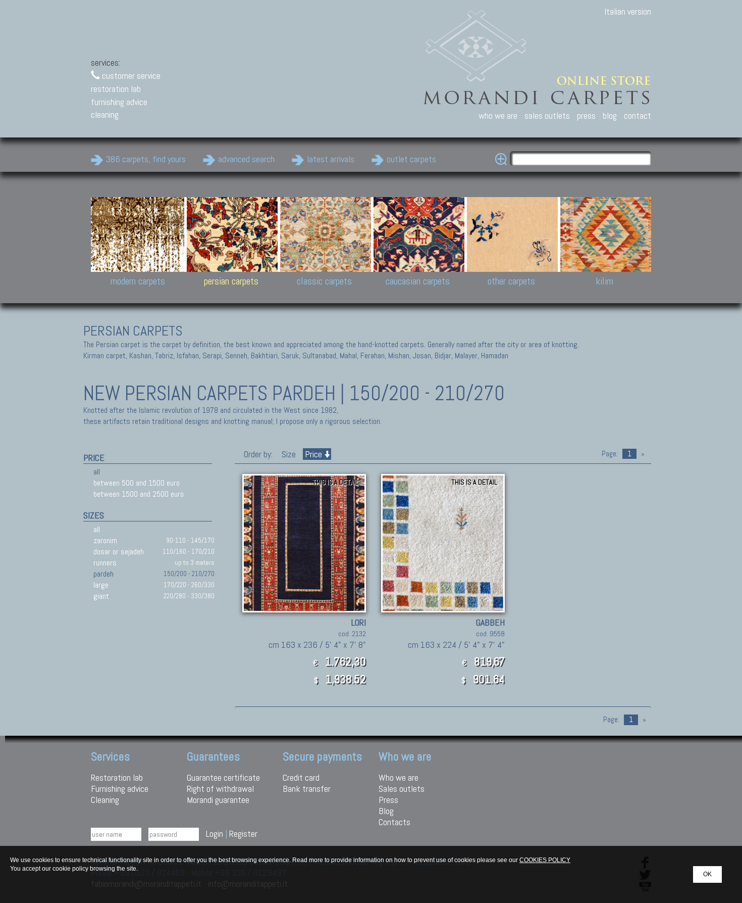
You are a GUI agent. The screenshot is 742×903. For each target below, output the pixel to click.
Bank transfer (307, 788)
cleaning (105, 114)
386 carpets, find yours (146, 159)
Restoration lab (117, 777)
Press (388, 799)
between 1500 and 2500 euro (138, 494)
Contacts (394, 822)
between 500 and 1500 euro (136, 483)
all (96, 471)
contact (637, 115)
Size (289, 454)
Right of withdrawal (220, 788)
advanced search (246, 159)
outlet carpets (411, 159)
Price (313, 454)
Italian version (627, 11)
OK (707, 874)
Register (243, 833)
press (586, 115)
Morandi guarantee (218, 799)
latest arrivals (330, 159)
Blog (386, 811)
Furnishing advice (119, 788)
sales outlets (547, 115)
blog (610, 115)
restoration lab (116, 88)
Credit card (301, 777)
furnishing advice (119, 102)
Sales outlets (402, 788)
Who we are (398, 777)
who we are (498, 115)
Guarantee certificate (223, 777)
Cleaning (105, 799)
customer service (130, 75)
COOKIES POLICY (544, 860)
